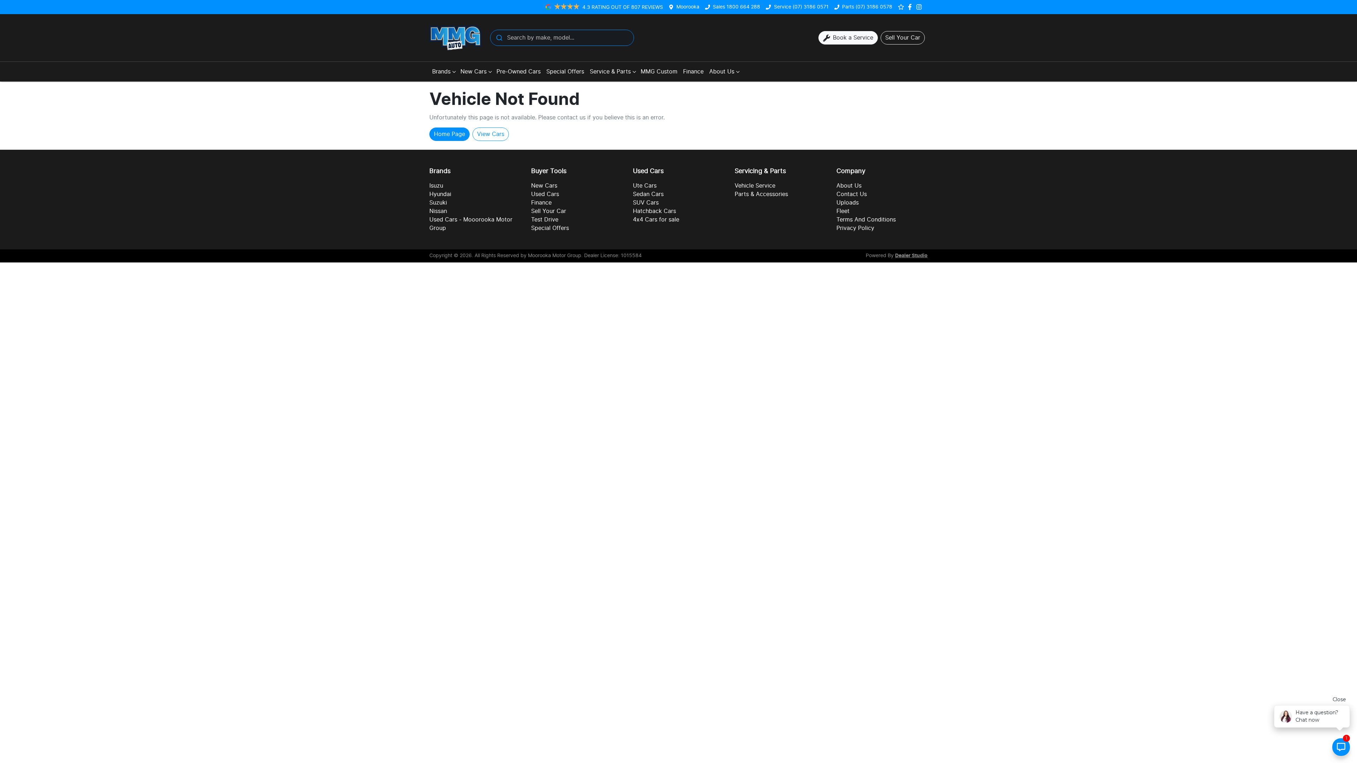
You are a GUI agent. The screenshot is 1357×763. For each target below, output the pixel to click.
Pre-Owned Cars (519, 72)
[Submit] (498, 38)
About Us (721, 72)
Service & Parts (610, 72)
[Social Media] (911, 7)
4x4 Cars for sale (656, 220)
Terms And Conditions (866, 220)
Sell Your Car (548, 211)
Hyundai (440, 194)
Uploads (847, 203)
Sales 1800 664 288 (736, 7)
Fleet (843, 211)
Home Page (449, 134)
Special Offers (565, 72)
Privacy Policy (855, 228)
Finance (693, 72)
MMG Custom (659, 72)
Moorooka (687, 7)
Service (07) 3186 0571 (801, 7)
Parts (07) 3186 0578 (867, 7)
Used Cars (545, 194)
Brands (441, 72)
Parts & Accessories (761, 194)
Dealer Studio (911, 255)
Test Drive (544, 220)
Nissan (438, 211)
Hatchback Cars (654, 211)
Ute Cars (645, 186)
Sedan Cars (648, 194)
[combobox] (562, 38)
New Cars (473, 72)
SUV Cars (646, 203)
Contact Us (851, 194)
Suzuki (438, 203)
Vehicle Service (755, 186)
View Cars (490, 134)
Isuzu (436, 186)
